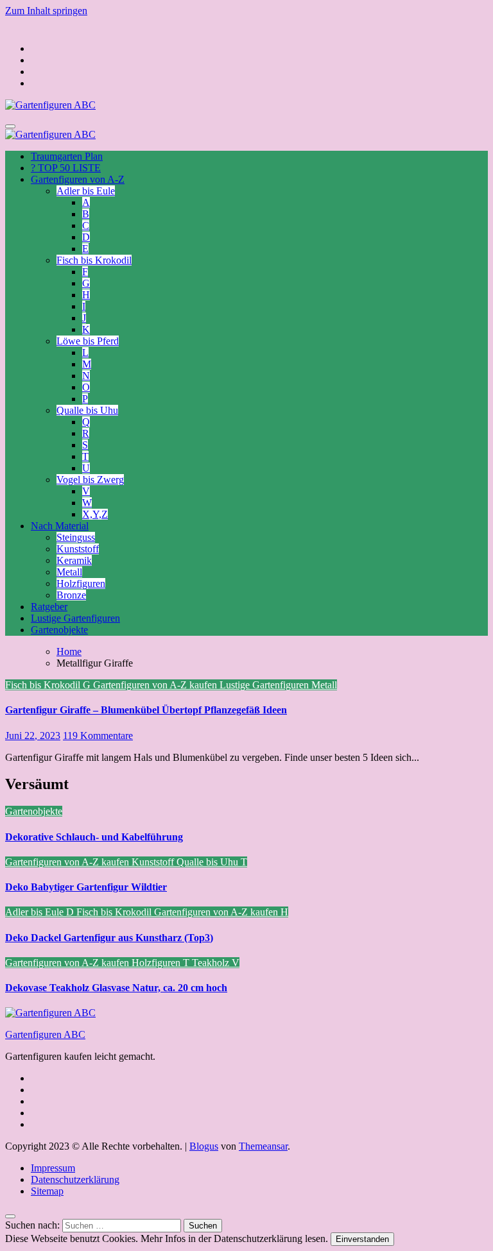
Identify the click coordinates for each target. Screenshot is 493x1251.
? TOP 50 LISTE (66, 167)
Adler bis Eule (85, 190)
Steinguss (75, 537)
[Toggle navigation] (10, 126)
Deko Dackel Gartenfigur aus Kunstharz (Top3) (109, 937)
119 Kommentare (98, 735)
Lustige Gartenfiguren (75, 618)
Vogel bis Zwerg (90, 479)
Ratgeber (49, 606)
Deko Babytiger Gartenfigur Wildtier (86, 886)
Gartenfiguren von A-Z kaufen (156, 684)
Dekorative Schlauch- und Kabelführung (94, 836)
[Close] (10, 1216)
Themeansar (263, 1146)
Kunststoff (77, 548)
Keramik (74, 560)
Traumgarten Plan (67, 156)
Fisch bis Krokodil (94, 260)
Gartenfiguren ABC (45, 1034)
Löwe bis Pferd (87, 341)
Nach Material (60, 525)
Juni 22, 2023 (32, 735)
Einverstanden (362, 1239)
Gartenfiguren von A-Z (78, 179)
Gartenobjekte (59, 629)
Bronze (71, 595)
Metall (69, 571)
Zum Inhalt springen (46, 10)
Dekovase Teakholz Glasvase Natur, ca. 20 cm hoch (116, 987)
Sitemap (47, 1191)
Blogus (203, 1146)
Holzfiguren (80, 583)
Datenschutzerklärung (75, 1179)
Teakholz (212, 962)
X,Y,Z (95, 514)
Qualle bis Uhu (87, 410)
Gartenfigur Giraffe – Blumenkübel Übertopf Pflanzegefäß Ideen (146, 709)
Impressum (53, 1167)
